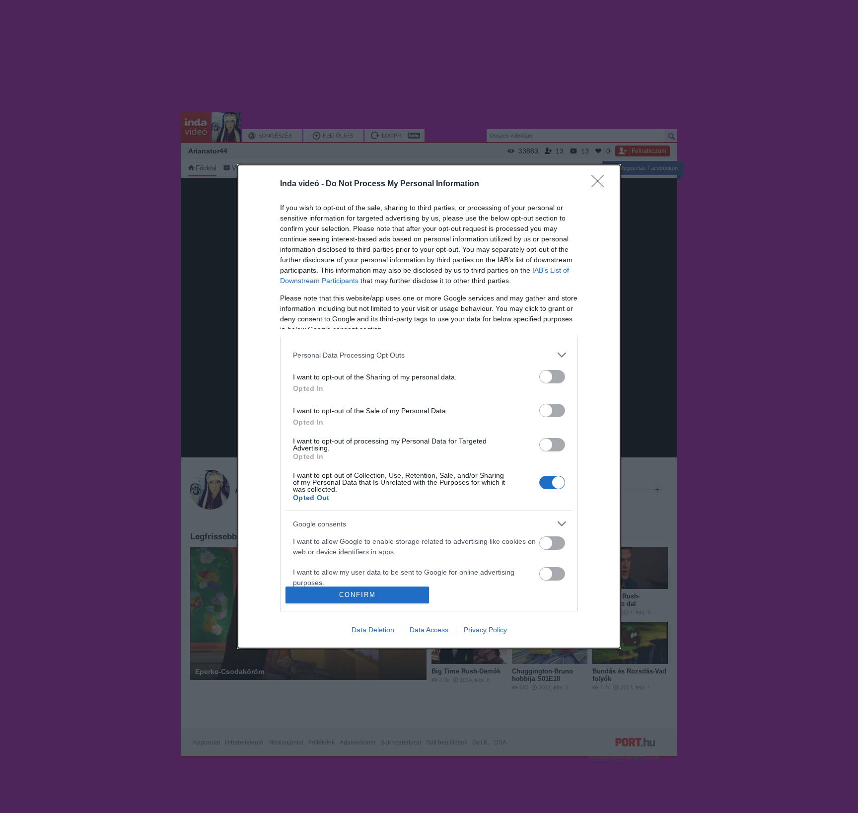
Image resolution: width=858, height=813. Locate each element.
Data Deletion (373, 630)
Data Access (429, 630)
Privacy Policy (485, 630)
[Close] (600, 184)
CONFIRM (357, 594)
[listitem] (429, 355)
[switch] (552, 376)
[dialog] (429, 406)
